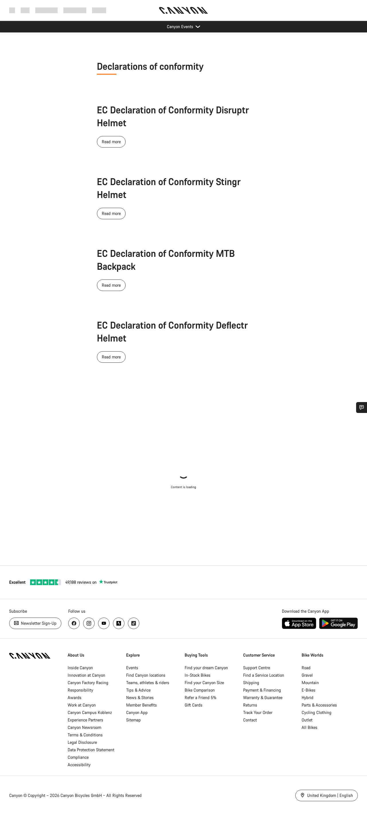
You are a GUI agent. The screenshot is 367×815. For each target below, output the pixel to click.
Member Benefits (141, 705)
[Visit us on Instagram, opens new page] (89, 623)
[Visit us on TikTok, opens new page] (133, 623)
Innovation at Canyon (86, 675)
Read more (111, 141)
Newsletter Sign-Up (38, 623)
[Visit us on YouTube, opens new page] (104, 623)
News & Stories (140, 697)
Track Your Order (257, 712)
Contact (250, 720)
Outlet (307, 720)
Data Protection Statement (91, 749)
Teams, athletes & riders (147, 682)
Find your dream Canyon (206, 667)
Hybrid (307, 697)
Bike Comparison (200, 690)
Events (132, 667)
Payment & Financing (262, 690)
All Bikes (309, 727)
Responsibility (80, 690)
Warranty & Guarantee (262, 697)
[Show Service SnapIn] (361, 407)
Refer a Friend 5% (200, 697)
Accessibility (79, 764)
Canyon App (137, 712)
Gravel (307, 675)
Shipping (251, 682)
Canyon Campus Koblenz (90, 712)
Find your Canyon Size (204, 682)
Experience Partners (85, 720)
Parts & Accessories (319, 705)
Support (99, 10)
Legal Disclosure (82, 742)
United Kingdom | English (329, 795)
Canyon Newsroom (84, 727)
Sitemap (133, 720)
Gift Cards (193, 705)
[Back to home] (183, 10)
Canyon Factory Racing (88, 682)
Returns (250, 705)
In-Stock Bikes (197, 675)
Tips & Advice (138, 690)
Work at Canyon (82, 705)
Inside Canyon (80, 667)
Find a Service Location (263, 675)
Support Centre (256, 667)
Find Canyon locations (145, 675)
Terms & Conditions (85, 735)
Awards (74, 697)
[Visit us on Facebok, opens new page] (74, 623)
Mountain (310, 682)
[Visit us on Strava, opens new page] (118, 623)
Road (306, 667)
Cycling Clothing (316, 712)
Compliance (78, 757)
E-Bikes (308, 690)
